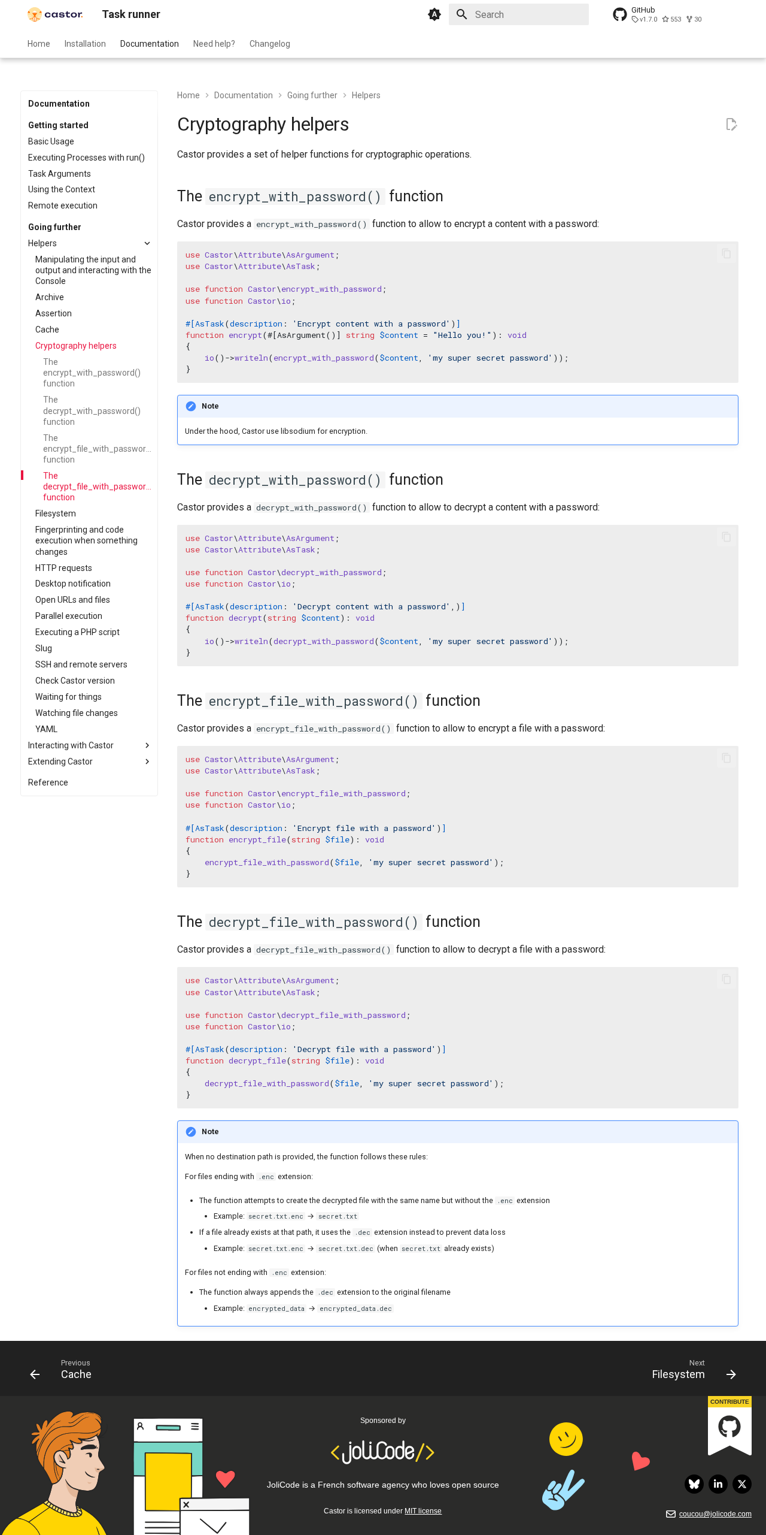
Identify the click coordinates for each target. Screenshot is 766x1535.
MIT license (423, 1511)
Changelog (270, 44)
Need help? (214, 44)
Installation (85, 44)
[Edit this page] (731, 124)
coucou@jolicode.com (715, 1514)
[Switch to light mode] (434, 14)
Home (39, 44)
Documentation (149, 44)
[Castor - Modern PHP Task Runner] (55, 14)
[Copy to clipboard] (726, 253)
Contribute (729, 1401)
